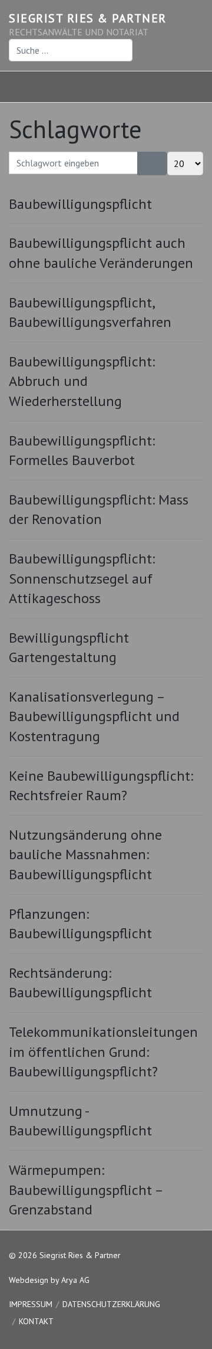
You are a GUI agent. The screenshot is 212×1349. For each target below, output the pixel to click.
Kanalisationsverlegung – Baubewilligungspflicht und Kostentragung (94, 716)
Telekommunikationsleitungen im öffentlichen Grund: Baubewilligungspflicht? (103, 1051)
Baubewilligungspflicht (80, 204)
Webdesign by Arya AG (49, 1280)
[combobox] (70, 50)
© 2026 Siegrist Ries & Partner (65, 1255)
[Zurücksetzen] (159, 163)
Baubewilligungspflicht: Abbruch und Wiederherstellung (82, 381)
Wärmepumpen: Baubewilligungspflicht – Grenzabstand (86, 1190)
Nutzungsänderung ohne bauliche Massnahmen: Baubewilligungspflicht (85, 854)
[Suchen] (145, 163)
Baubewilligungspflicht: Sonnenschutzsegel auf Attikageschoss (82, 578)
